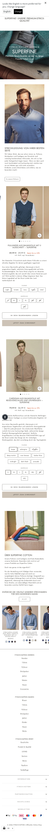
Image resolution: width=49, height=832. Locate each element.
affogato (35, 449)
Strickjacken (24, 671)
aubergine (23, 449)
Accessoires (24, 689)
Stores (24, 761)
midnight (13, 461)
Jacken (24, 676)
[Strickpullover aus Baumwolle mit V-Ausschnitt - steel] (46, 640)
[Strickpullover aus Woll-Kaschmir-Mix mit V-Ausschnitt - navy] (12, 642)
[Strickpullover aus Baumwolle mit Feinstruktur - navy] (30, 640)
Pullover (25, 667)
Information (23, 779)
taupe (33, 290)
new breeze (24, 455)
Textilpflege (24, 770)
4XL (24, 306)
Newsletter (24, 809)
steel (42, 290)
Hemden (24, 658)
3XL (40, 300)
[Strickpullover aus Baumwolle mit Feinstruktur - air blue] (24, 640)
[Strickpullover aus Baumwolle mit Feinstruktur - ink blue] (27, 640)
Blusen (24, 700)
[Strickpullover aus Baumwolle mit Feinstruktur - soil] (30, 643)
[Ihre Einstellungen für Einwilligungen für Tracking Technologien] (4, 828)
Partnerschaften (24, 794)
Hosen (24, 685)
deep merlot (11, 455)
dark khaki (24, 461)
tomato (16, 290)
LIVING (24, 751)
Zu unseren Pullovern (12, 179)
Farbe (24, 286)
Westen (24, 680)
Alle (24, 599)
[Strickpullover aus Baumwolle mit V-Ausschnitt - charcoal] (46, 643)
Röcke (24, 731)
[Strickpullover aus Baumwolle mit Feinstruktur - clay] (33, 640)
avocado (36, 461)
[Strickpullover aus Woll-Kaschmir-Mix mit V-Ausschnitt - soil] (15, 642)
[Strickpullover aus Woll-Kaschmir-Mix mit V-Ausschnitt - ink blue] (9, 642)
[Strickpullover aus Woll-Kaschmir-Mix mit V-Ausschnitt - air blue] (6, 642)
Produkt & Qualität (24, 747)
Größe (24, 296)
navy (25, 290)
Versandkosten (29, 255)
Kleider (24, 722)
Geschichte (24, 742)
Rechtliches (24, 802)
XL (26, 300)
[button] (5, 417)
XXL (32, 300)
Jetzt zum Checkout (24, 323)
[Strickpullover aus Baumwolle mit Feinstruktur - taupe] (35, 640)
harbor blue (38, 455)
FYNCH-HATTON (24, 787)
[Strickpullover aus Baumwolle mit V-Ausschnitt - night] (43, 640)
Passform (24, 765)
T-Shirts (24, 662)
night (7, 290)
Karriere (24, 756)
